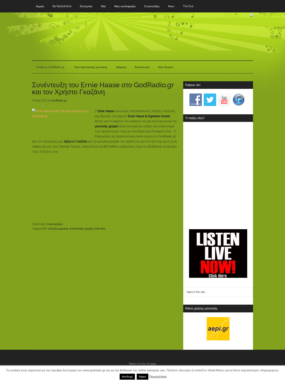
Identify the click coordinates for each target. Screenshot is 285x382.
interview (99, 228)
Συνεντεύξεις (55, 224)
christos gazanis (58, 228)
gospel (89, 228)
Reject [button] (142, 376)
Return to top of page (142, 363)
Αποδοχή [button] (127, 376)
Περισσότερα (158, 376)
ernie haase (76, 228)
